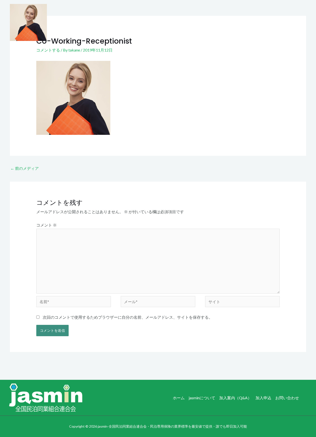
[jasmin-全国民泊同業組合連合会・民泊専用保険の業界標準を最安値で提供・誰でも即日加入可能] (28, 21)
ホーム (166, 22)
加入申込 (263, 22)
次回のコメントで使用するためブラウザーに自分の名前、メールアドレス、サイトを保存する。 (128, 317)
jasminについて (193, 22)
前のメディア (24, 168)
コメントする (48, 50)
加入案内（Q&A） (231, 22)
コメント (46, 225)
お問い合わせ (290, 22)
